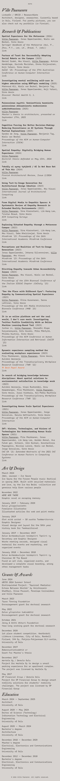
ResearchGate (31, 14)
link (4, 50)
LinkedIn (7, 14)
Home (30, 4)
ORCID (18, 14)
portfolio (28, 23)
